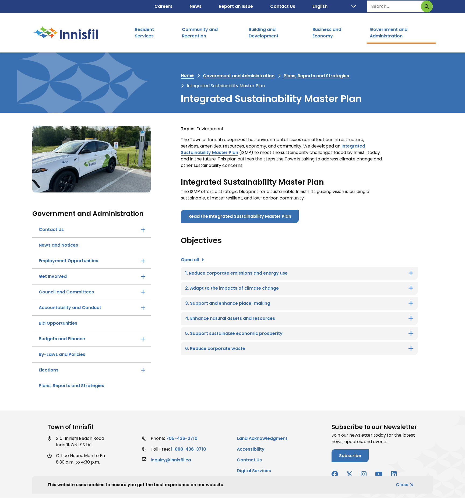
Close (402, 485)
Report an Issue (236, 6)
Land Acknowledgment (262, 438)
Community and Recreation (200, 32)
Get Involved (53, 276)
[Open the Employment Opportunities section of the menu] (143, 260)
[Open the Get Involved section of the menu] (143, 276)
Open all (190, 260)
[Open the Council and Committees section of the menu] (143, 292)
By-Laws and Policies (62, 354)
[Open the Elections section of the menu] (143, 370)
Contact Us (282, 6)
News (196, 6)
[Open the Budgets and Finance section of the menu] (143, 339)
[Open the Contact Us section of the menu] (143, 229)
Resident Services (144, 32)
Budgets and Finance (62, 339)
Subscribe (350, 456)
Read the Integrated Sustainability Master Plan (239, 216)
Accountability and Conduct (70, 307)
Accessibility (251, 449)
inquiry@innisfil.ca (171, 460)
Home (187, 75)
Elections (48, 370)
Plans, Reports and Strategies (316, 76)
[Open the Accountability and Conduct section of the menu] (143, 307)
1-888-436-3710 (188, 449)
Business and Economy (326, 32)
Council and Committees (66, 292)
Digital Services (254, 471)
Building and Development (264, 32)
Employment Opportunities (68, 261)
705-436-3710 (182, 438)
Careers (163, 6)
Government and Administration (388, 32)
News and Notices (58, 245)
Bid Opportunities (58, 323)
